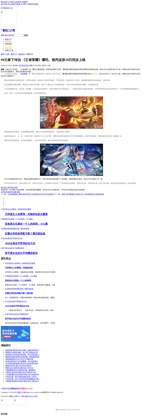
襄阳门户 (8, 39)
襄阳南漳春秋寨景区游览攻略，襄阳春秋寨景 (22, 357)
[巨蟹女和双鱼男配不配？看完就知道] (15, 228)
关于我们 (22, 388)
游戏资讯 (8, 46)
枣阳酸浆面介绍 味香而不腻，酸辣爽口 (21, 370)
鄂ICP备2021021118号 (30, 396)
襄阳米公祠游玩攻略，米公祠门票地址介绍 (22, 352)
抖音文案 (8, 48)
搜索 (2, 35)
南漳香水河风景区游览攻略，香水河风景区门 (22, 354)
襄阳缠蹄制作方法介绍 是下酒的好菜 (19, 359)
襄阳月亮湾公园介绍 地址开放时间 (18, 366)
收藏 (14, 192)
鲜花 (12, 187)
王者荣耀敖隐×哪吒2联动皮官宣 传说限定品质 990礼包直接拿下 (31, 194)
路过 (2, 187)
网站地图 (29, 388)
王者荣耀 (23, 74)
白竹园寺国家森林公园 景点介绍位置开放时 (22, 363)
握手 (9, 187)
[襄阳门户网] (8, 30)
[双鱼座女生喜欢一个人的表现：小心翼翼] (17, 219)
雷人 (6, 187)
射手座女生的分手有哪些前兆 (21, 253)
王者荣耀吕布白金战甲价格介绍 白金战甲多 (23, 374)
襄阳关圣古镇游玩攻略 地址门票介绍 (19, 368)
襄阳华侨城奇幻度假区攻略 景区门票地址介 (23, 381)
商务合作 (15, 388)
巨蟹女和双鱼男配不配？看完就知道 (25, 233)
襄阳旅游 (8, 41)
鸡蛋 (16, 187)
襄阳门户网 (5, 54)
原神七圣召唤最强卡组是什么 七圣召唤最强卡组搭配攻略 (82, 194)
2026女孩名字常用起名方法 (20, 243)
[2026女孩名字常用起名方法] (12, 238)
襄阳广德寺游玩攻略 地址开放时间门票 (21, 372)
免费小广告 (9, 50)
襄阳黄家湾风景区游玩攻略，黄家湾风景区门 (22, 350)
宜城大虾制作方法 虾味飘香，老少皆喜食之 (22, 361)
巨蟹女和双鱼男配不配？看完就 (19, 293)
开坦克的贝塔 (24, 65)
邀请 (18, 192)
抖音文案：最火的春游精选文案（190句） (22, 377)
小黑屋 (3, 388)
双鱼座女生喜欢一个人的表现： (19, 280)
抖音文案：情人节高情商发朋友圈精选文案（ (23, 379)
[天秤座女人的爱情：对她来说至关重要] (16, 209)
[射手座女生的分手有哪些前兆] (12, 248)
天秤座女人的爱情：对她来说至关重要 (26, 214)
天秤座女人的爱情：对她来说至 (19, 268)
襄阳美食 (8, 44)
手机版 (8, 388)
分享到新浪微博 (7, 192)
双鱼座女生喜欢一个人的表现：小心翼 (26, 223)
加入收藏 (11, 4)
